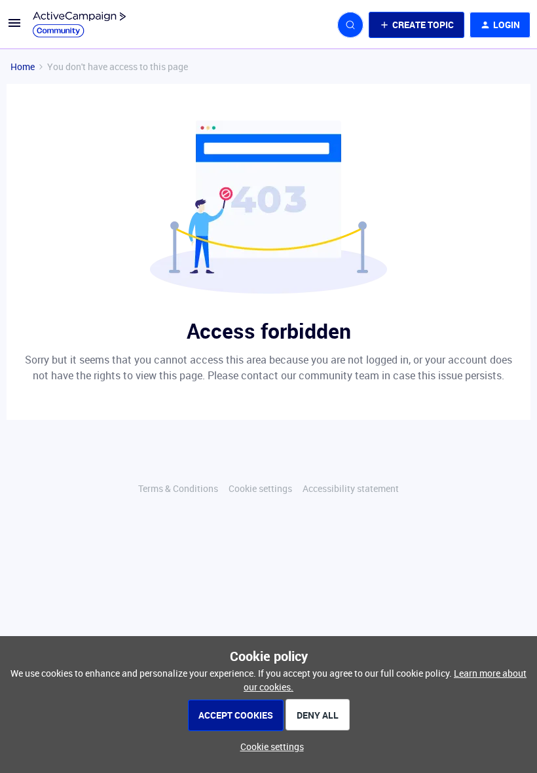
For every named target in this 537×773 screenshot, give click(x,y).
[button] (14, 27)
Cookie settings (260, 488)
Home (22, 66)
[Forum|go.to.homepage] (79, 25)
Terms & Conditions (178, 488)
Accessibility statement (351, 488)
